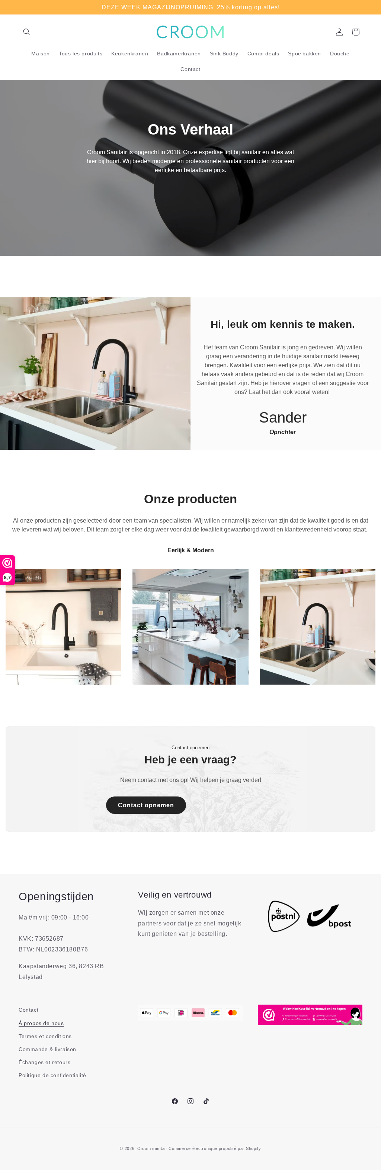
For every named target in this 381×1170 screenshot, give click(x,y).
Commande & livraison (47, 1049)
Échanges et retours (44, 1062)
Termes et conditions (45, 1036)
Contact (28, 1010)
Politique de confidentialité (52, 1075)
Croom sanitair (152, 1148)
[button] (27, 32)
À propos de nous (41, 1023)
